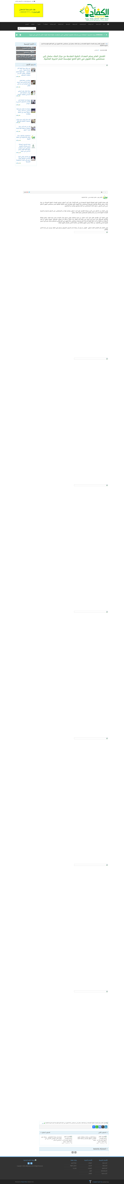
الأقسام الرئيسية (103, 1160)
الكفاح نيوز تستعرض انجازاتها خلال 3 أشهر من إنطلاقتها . (26, 52)
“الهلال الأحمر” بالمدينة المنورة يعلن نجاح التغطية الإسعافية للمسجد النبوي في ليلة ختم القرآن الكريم (26, 56)
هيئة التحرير (73, 1163)
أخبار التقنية (60, 24)
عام (104, 24)
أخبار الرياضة (90, 24)
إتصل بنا (74, 1168)
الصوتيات (90, 1168)
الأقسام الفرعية (88, 1160)
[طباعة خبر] (101, 192)
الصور (39, 24)
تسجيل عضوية (73, 1166)
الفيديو (27, 24)
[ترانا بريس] (90, 1182)
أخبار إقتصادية (83, 24)
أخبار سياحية (53, 24)
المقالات (46, 24)
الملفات (32, 24)
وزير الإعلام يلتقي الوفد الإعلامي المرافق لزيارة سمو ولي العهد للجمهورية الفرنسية (70, 34)
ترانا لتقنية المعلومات (97, 1182)
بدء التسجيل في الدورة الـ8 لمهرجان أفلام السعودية (28, 47)
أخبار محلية (98, 24)
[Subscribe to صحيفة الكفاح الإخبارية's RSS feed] (75, 1152)
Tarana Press (24, 1182)
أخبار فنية (68, 24)
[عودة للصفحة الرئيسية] (94, 13)
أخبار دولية (75, 24)
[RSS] (72, 1152)
